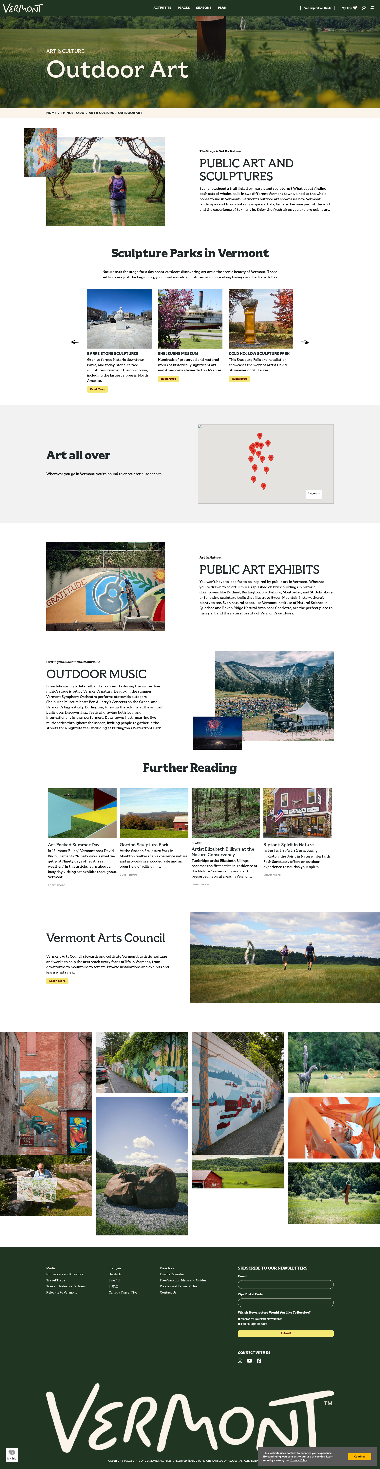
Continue (359, 1456)
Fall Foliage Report (254, 1323)
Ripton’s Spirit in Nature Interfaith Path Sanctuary (290, 847)
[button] (253, 452)
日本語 (113, 1286)
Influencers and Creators (64, 1274)
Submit (286, 1333)
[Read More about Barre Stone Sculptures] (119, 319)
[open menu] (372, 8)
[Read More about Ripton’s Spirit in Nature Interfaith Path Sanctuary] (297, 813)
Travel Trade (55, 1280)
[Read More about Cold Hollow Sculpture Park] (261, 319)
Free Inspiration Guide (317, 8)
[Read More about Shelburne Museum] (190, 319)
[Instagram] (240, 1361)
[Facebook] (259, 1361)
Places (184, 8)
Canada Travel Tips (123, 1292)
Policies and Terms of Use (178, 1286)
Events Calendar (172, 1274)
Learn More (56, 980)
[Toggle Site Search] (364, 8)
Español (114, 1280)
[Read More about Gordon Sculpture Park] (154, 813)
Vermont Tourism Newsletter (261, 1318)
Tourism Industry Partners (66, 1286)
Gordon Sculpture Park (144, 844)
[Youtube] (249, 1361)
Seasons (204, 8)
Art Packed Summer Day (73, 844)
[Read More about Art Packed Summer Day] (82, 813)
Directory (167, 1268)
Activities (162, 8)
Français (115, 1268)
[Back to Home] (23, 8)
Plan (222, 8)
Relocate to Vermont (61, 1292)
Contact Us (168, 1292)
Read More (96, 389)
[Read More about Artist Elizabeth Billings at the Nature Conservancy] (226, 813)
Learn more (56, 885)
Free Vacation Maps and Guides (183, 1280)
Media (51, 1268)
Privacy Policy (298, 1460)
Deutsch (115, 1274)
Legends (314, 493)
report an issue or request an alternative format (236, 1460)
